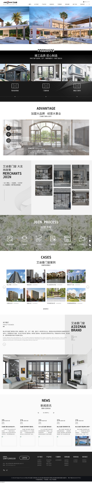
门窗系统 (48, 461)
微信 (90, 247)
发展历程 (39, 461)
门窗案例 (59, 4)
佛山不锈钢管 (52, 479)
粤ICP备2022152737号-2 (74, 477)
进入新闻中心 (46, 412)
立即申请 (24, 458)
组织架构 (39, 465)
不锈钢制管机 (39, 479)
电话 (90, 238)
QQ (90, 242)
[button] (46, 41)
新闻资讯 (52, 4)
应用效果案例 (58, 460)
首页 (30, 4)
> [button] (84, 150)
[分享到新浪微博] (7, 470)
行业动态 (75, 461)
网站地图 (84, 461)
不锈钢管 (46, 479)
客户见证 (75, 4)
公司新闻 (75, 460)
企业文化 (39, 463)
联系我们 (82, 4)
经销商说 (66, 463)
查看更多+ (46, 309)
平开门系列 (48, 465)
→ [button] (87, 287)
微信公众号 (87, 1)
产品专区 (44, 4)
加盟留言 (66, 465)
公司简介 (39, 460)
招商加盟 (67, 4)
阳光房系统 (48, 460)
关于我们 (36, 4)
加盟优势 (66, 460)
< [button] (79, 150)
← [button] (4, 287)
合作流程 (66, 461)
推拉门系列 (48, 463)
